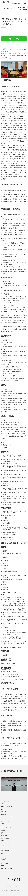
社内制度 (3, 865)
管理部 (3, 840)
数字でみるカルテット (6, 807)
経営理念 (3, 809)
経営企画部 (4, 835)
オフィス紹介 (4, 863)
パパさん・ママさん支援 (7, 868)
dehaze (25, 3)
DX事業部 (3, 830)
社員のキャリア (5, 853)
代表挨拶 (3, 814)
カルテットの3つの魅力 (7, 817)
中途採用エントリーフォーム (9, 49)
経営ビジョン (4, 812)
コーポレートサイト (10, 886)
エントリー (10, 8)
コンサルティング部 (6, 828)
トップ (3, 8)
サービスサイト (19, 886)
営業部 (3, 833)
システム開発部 (5, 838)
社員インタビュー (5, 850)
